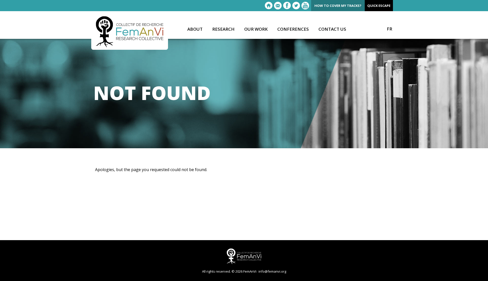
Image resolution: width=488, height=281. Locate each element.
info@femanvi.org (272, 271)
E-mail (278, 5)
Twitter (296, 5)
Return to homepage (268, 5)
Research (223, 29)
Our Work (256, 29)
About (195, 29)
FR (389, 28)
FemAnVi (129, 31)
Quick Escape (378, 5)
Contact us (332, 29)
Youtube (305, 5)
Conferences (293, 29)
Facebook (287, 5)
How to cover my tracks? (337, 5)
